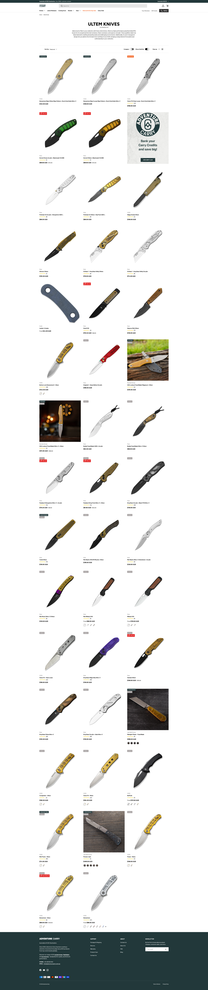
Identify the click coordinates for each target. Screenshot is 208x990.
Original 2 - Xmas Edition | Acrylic (92, 385)
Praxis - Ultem (131, 856)
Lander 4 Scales (44, 328)
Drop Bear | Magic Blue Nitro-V (92, 677)
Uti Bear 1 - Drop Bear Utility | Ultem (93, 271)
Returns (92, 945)
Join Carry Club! (148, 160)
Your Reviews (146, 10)
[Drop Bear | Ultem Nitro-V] (60, 709)
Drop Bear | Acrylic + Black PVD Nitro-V (138, 503)
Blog (121, 952)
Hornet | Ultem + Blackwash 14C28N (93, 158)
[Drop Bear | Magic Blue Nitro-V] (104, 652)
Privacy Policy (166, 984)
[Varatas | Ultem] (148, 652)
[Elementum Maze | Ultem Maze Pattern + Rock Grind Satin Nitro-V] (60, 76)
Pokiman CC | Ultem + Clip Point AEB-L (94, 214)
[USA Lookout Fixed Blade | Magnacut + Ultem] (148, 360)
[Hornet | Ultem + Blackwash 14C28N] (104, 133)
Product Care (94, 952)
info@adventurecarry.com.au (52, 963)
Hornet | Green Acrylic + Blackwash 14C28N (51, 158)
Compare (126, 49)
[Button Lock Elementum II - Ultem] (60, 360)
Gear (77, 10)
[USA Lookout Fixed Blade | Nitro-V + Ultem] (60, 421)
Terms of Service (156, 984)
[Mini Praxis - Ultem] (60, 831)
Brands (70, 10)
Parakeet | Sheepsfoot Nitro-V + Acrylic (50, 503)
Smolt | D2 (86, 328)
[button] (167, 6)
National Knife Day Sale (89, 10)
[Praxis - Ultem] (148, 831)
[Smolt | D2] (104, 303)
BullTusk (129, 795)
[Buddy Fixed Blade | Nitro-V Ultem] (148, 421)
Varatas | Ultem (131, 677)
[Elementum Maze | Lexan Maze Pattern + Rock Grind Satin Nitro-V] (104, 76)
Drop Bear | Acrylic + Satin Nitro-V (93, 734)
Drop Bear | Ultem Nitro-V (46, 734)
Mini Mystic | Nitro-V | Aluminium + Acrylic (139, 559)
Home (40, 14)
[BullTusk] (148, 770)
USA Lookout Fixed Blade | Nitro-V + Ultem (51, 446)
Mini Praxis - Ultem (44, 856)
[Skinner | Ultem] (60, 246)
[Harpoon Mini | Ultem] (148, 303)
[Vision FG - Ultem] (104, 770)
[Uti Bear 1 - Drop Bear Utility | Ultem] (104, 246)
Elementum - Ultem (44, 918)
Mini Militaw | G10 (88, 616)
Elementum (86, 918)
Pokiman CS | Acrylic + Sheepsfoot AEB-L (51, 214)
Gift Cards (154, 10)
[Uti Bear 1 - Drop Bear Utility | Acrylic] (148, 246)
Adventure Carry (46, 984)
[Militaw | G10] (148, 591)
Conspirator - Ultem (45, 795)
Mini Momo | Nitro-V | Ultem (47, 616)
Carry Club (101, 10)
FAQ (121, 949)
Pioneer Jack (87, 856)
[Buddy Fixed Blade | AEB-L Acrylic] (104, 421)
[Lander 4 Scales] (60, 303)
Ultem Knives (46, 14)
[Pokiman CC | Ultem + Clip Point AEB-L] (104, 189)
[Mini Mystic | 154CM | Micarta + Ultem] (104, 534)
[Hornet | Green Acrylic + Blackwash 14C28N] (60, 133)
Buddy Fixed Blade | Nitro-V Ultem (136, 446)
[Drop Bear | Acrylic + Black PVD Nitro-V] (148, 478)
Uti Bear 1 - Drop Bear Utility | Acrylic (137, 271)
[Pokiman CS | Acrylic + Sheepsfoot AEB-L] (60, 189)
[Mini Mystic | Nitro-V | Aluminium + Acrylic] (148, 534)
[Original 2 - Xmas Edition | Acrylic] (104, 360)
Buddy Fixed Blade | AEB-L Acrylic (93, 446)
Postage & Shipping (95, 942)
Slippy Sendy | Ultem (133, 214)
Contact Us (93, 955)
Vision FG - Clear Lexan (46, 677)
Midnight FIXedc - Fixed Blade (135, 734)
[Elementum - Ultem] (60, 893)
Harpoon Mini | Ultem (133, 328)
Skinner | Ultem (43, 271)
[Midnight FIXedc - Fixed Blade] (148, 709)
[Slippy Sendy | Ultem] (148, 189)
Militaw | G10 (130, 616)
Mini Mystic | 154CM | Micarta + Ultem (93, 559)
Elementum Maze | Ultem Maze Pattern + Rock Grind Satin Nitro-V (57, 101)
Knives (41, 10)
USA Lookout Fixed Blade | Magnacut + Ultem (140, 385)
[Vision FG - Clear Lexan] (60, 652)
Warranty (93, 949)
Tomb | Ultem (43, 559)
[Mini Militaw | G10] (104, 591)
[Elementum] (104, 893)
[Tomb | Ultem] (60, 534)
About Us (123, 945)
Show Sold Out (140, 49)
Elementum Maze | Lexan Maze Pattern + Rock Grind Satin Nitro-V (101, 101)
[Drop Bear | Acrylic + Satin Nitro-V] (104, 709)
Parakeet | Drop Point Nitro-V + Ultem (93, 503)
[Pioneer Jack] (104, 831)
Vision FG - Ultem (88, 795)
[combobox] (103, 6)
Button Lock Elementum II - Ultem (49, 385)
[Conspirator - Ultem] (60, 770)
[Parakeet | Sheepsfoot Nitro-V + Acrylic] (60, 478)
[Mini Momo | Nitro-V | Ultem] (60, 591)
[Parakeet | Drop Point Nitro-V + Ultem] (104, 478)
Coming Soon (62, 10)
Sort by (47, 49)
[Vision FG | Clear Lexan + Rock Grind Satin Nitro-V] (148, 76)
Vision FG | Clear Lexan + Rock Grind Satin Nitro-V (141, 101)
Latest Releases (51, 10)
